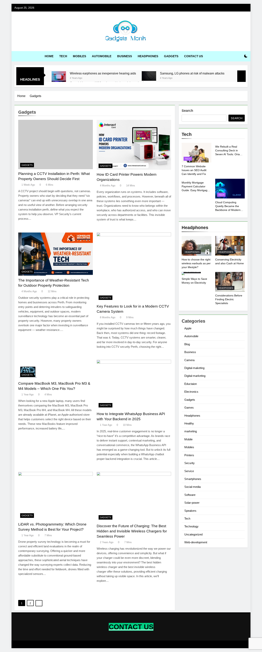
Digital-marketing (194, 375)
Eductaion (190, 383)
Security (189, 463)
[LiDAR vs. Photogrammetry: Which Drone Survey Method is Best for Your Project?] (55, 496)
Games (189, 407)
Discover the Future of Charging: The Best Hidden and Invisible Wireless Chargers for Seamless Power (132, 531)
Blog (187, 344)
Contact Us (193, 56)
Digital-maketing (194, 368)
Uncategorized (193, 534)
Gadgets (171, 56)
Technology (191, 526)
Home (49, 56)
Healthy (189, 423)
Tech (63, 56)
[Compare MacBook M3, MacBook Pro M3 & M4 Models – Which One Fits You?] (55, 369)
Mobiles (79, 56)
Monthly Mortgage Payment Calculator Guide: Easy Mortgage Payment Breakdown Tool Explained (195, 190)
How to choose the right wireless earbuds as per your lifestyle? (196, 263)
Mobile (188, 439)
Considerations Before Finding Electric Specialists (228, 299)
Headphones (148, 56)
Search (187, 111)
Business (124, 56)
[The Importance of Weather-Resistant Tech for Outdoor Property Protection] (55, 254)
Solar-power (191, 502)
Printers (189, 455)
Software (189, 494)
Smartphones (192, 479)
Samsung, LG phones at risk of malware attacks (192, 73)
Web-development (195, 542)
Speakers (190, 510)
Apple (187, 328)
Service (189, 471)
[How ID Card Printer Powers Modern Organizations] (134, 145)
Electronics (191, 391)
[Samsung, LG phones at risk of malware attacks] (149, 76)
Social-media (192, 486)
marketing (190, 431)
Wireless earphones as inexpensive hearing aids (103, 73)
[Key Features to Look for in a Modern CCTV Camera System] (134, 267)
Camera (189, 360)
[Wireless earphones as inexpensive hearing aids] (59, 76)
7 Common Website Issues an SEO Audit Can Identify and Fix (194, 170)
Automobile (101, 56)
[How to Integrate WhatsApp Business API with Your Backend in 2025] (134, 384)
